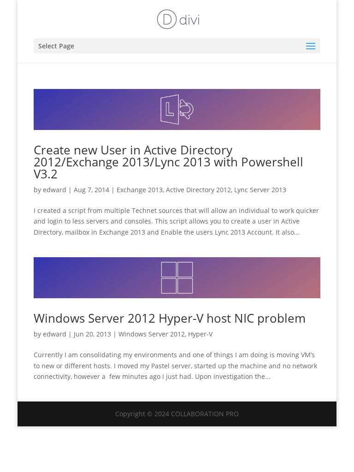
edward (54, 189)
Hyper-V (200, 334)
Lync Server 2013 (260, 189)
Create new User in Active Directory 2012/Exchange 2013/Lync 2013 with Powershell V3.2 (168, 162)
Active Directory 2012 (198, 189)
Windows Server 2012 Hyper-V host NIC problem (170, 318)
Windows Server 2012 (151, 334)
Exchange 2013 (140, 189)
